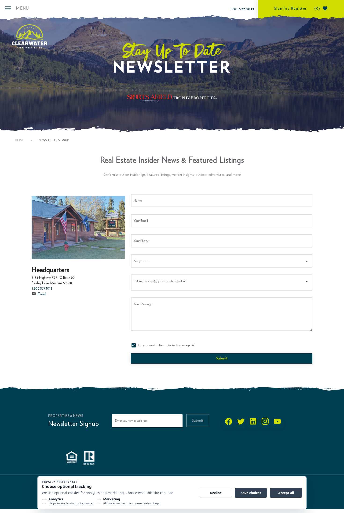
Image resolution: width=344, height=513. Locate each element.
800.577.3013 (242, 9)
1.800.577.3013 (42, 288)
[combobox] (221, 261)
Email (42, 294)
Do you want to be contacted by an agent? (166, 345)
